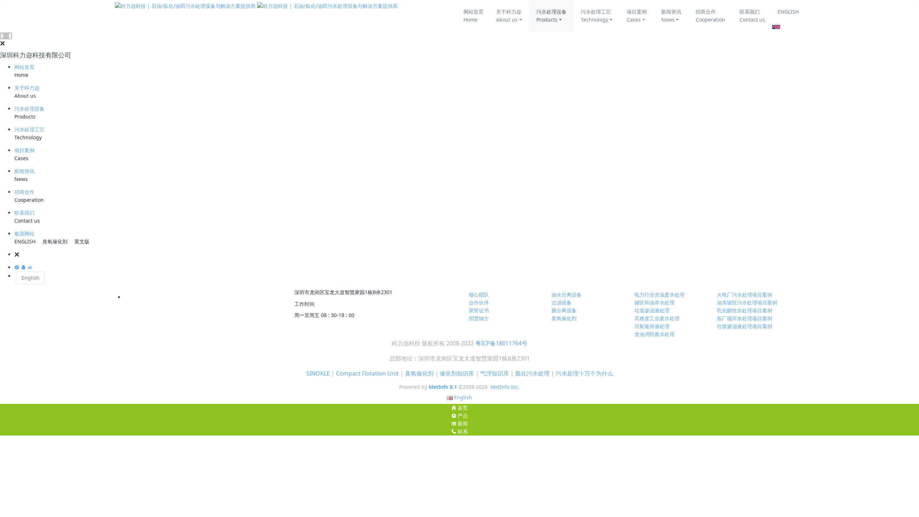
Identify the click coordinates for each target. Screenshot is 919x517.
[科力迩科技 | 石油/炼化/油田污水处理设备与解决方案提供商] (256, 6)
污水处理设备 (29, 108)
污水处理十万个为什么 (584, 373)
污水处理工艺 (29, 129)
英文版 (81, 241)
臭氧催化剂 (54, 241)
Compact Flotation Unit (367, 373)
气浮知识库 (494, 373)
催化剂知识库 (457, 373)
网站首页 (24, 67)
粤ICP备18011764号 (501, 343)
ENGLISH (788, 11)
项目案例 (24, 150)
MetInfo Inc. (505, 386)
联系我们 (24, 212)
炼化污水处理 (532, 373)
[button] (466, 254)
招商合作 (24, 191)
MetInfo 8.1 (443, 386)
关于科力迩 (26, 87)
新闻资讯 (24, 171)
